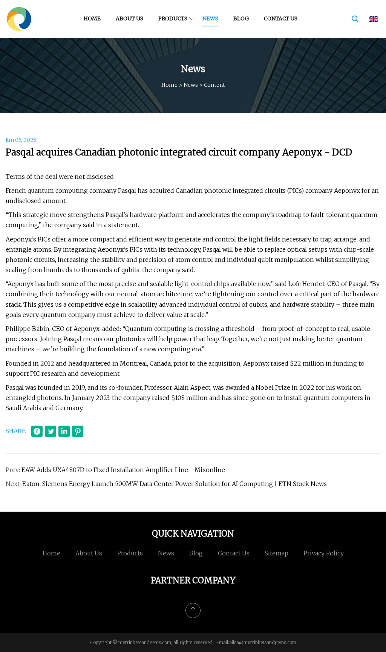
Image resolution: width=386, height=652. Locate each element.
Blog (241, 18)
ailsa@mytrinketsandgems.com (262, 642)
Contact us (280, 18)
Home (92, 18)
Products (172, 18)
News (210, 18)
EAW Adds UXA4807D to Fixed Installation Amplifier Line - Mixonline (123, 470)
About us (129, 18)
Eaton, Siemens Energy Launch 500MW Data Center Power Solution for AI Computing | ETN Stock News (174, 483)
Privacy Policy (323, 553)
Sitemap (276, 553)
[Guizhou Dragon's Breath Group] (19, 19)
